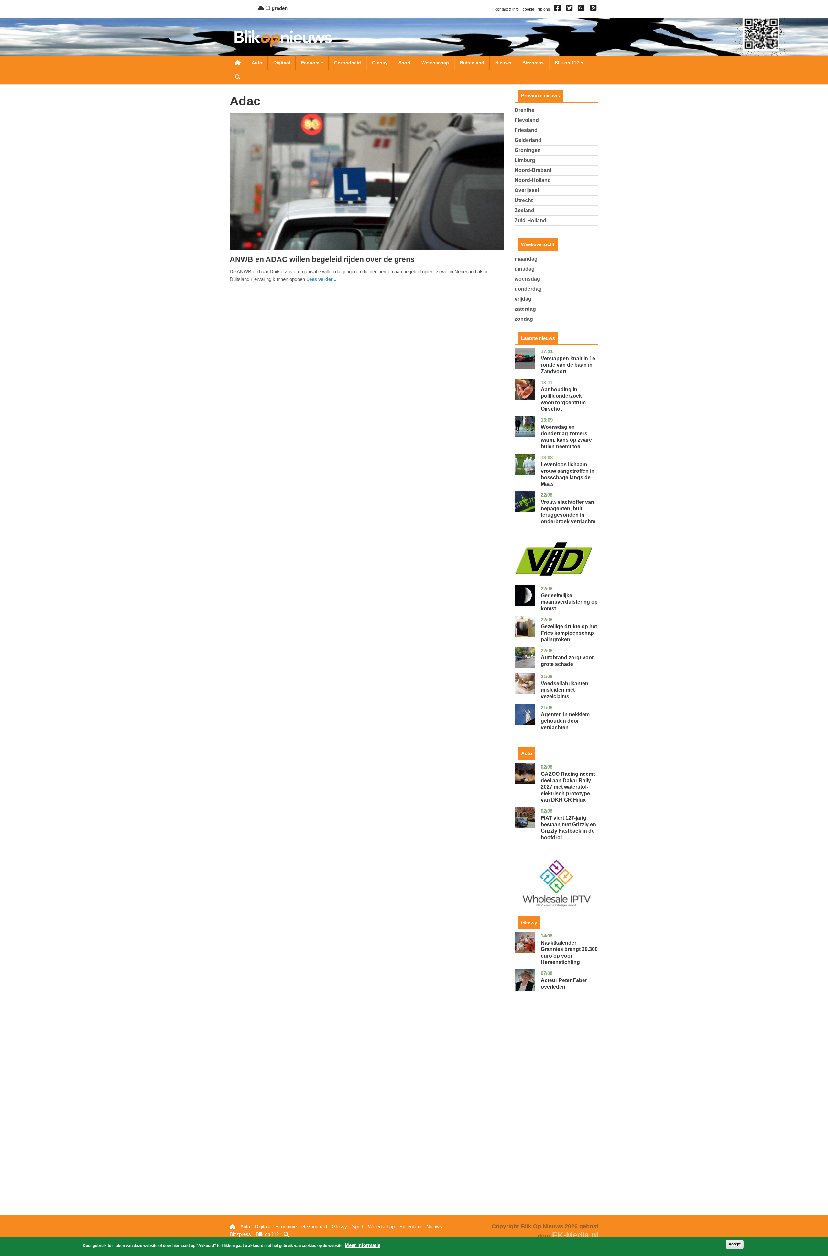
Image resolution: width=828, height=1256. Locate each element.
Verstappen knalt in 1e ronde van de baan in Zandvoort (568, 365)
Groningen (528, 150)
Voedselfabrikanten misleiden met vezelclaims (564, 690)
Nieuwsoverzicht (238, 63)
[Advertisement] (557, 1113)
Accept (735, 1244)
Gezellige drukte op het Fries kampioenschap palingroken (569, 633)
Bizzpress (533, 62)
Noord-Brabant (533, 170)
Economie (312, 62)
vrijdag (523, 299)
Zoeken (237, 77)
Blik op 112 (567, 62)
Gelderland (528, 140)
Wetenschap (435, 62)
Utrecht (524, 200)
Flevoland (527, 120)
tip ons (544, 9)
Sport (404, 62)
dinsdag (525, 269)
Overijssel (527, 190)
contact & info (507, 9)
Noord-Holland (533, 180)
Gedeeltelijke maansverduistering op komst (569, 602)
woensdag (527, 279)
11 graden (276, 8)
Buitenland (472, 62)
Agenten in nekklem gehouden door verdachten (565, 721)
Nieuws (503, 62)
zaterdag (525, 309)
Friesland (526, 130)
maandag (526, 259)
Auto (257, 62)
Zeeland (524, 210)
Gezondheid (347, 62)
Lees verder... (321, 279)
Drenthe (524, 110)
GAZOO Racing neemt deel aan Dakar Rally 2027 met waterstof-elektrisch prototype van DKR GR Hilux (568, 787)
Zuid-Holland (530, 220)
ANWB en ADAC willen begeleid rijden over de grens (322, 259)
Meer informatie (362, 1245)
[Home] (283, 38)
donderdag (528, 289)
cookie (528, 9)
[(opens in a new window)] (558, 9)
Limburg (525, 160)
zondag (524, 319)
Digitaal (281, 62)
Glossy (379, 62)
